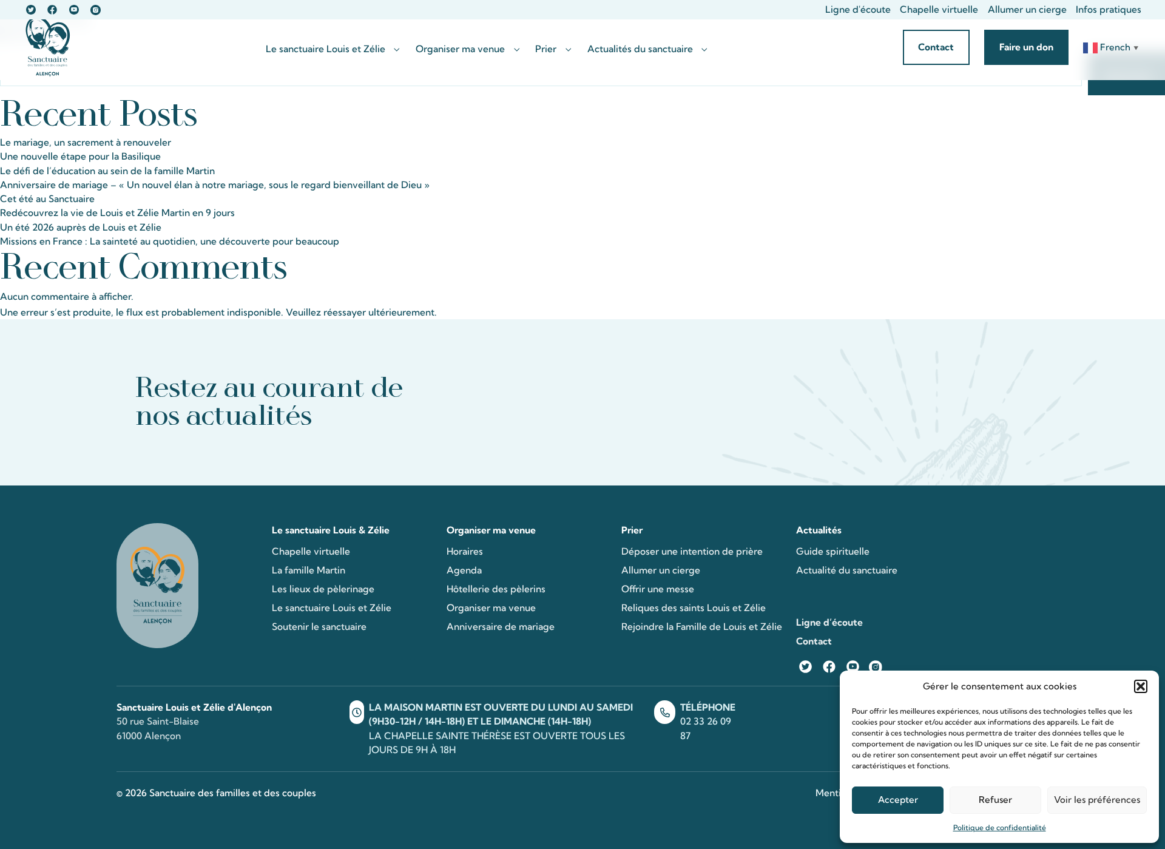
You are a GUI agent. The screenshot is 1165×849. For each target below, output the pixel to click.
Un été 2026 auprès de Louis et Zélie (80, 227)
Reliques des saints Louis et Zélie (693, 608)
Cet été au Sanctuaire (47, 199)
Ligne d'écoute (858, 9)
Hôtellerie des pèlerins (496, 589)
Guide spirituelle (833, 551)
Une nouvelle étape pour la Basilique (80, 156)
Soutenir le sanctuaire (319, 626)
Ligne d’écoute (829, 622)
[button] (1141, 686)
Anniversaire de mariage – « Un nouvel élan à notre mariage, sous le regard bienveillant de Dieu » (215, 185)
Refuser (995, 799)
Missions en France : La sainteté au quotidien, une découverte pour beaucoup (169, 241)
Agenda (464, 570)
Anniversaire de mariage (501, 626)
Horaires (465, 551)
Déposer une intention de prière (692, 551)
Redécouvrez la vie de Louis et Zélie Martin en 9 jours (117, 212)
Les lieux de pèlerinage (323, 589)
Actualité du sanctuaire (846, 570)
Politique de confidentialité (999, 827)
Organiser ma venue (460, 49)
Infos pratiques (1108, 9)
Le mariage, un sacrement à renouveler (85, 142)
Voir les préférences (1097, 799)
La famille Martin (308, 570)
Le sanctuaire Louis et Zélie (325, 49)
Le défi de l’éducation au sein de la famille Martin (107, 171)
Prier (545, 49)
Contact (814, 641)
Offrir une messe (657, 589)
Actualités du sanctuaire (640, 49)
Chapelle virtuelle (939, 9)
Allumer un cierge (1027, 9)
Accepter (898, 799)
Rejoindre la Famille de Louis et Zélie (701, 626)
